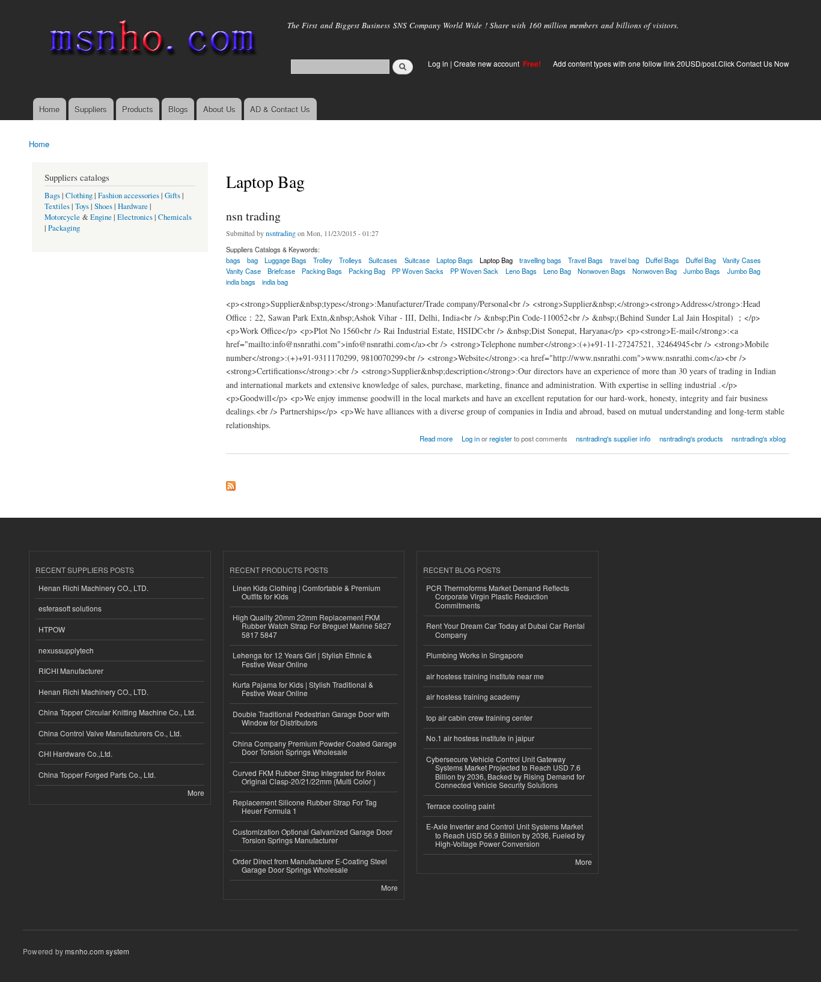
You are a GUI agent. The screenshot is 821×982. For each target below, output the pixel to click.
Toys (82, 206)
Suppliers (91, 109)
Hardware (133, 206)
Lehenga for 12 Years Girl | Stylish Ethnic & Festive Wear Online (302, 659)
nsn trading (253, 216)
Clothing (79, 195)
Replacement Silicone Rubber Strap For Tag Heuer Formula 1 (305, 806)
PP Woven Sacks (418, 271)
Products (137, 109)
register (500, 438)
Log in (438, 63)
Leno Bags (521, 271)
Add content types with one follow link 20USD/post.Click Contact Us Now (671, 63)
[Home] (150, 40)
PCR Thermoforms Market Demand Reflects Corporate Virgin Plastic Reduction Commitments (497, 596)
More (196, 792)
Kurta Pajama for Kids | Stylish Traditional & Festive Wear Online (303, 688)
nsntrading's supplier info (613, 438)
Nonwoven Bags (602, 271)
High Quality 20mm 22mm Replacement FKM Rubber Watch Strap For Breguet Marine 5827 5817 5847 (312, 626)
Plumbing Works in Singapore (474, 655)
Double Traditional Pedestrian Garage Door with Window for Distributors (311, 718)
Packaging (64, 228)
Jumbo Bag (743, 271)
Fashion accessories (128, 195)
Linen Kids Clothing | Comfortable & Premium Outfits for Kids (306, 592)
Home (49, 109)
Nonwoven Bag (654, 271)
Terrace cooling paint (460, 806)
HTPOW (51, 629)
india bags (240, 281)
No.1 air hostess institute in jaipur (480, 738)
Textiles (57, 206)
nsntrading (281, 233)
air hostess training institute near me (485, 676)
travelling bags (540, 260)
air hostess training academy (473, 696)
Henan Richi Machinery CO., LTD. (93, 588)
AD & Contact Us (280, 109)
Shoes (103, 206)
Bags (52, 195)
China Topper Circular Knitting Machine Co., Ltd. (117, 712)
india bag (275, 281)
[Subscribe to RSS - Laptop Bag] (231, 483)
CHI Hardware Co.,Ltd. (75, 753)
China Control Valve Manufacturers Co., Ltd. (110, 733)
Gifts (172, 195)
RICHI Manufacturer (70, 670)
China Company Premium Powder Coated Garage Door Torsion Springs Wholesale (315, 747)
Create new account (487, 63)
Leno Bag (557, 271)
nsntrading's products (691, 438)
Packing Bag (367, 271)
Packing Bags (322, 271)
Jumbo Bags (701, 271)
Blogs (178, 109)
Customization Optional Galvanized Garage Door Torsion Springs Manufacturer (312, 835)
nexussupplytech (66, 650)
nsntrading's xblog (758, 438)
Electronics (135, 217)
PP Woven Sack (474, 271)
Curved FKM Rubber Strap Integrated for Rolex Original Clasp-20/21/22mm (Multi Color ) (309, 777)
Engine (101, 217)
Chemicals (175, 217)
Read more (436, 437)
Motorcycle (62, 217)
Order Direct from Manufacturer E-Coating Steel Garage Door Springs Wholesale (310, 865)
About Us (219, 109)
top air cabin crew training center (479, 717)
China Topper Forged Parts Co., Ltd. (97, 774)
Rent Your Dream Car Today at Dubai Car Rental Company (505, 629)
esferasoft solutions (70, 608)
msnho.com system (97, 951)
